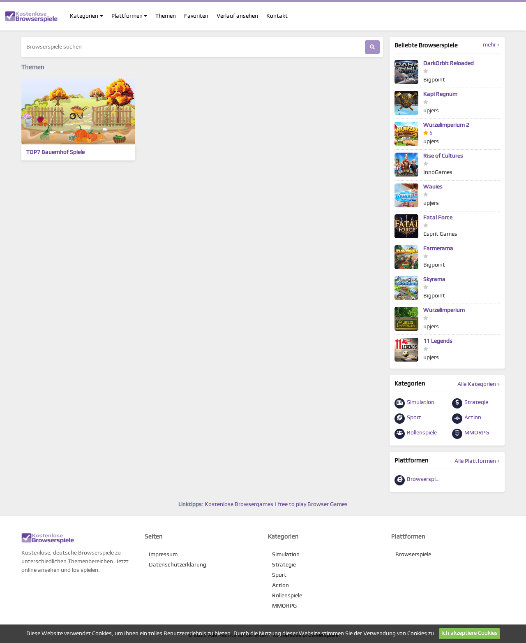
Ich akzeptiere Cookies (469, 633)
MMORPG (476, 433)
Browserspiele (424, 479)
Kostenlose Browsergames (239, 504)
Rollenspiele (421, 433)
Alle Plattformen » (477, 461)
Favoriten (196, 16)
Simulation (420, 402)
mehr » (491, 45)
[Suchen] (372, 47)
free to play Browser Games (313, 504)
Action (472, 417)
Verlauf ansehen (237, 16)
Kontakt (277, 16)
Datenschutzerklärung (177, 565)
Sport (413, 417)
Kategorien (84, 16)
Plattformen (127, 16)
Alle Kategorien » (478, 384)
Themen (165, 16)
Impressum (163, 554)
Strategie (475, 402)
